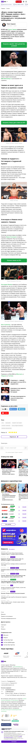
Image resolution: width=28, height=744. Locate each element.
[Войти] (23, 1)
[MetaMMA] (5, 662)
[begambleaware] (6, 724)
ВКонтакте (19, 374)
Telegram (3, 376)
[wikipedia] (6, 720)
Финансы (3, 629)
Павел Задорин (11, 24)
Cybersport (3, 624)
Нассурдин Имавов (6, 284)
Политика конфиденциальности (8, 618)
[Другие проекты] (4, 1)
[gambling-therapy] (15, 724)
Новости (4, 549)
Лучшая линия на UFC (14, 260)
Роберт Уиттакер (17, 422)
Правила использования (7, 616)
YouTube (10, 376)
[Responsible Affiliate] (6, 729)
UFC (3, 422)
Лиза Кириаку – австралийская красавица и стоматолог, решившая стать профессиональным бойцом (9, 497)
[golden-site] (13, 715)
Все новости (12, 549)
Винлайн (8, 422)
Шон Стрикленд (5, 324)
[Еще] (26, 1)
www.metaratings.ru (17, 666)
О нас (2, 612)
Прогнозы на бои (7, 4)
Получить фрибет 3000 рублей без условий (14, 45)
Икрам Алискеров (11, 237)
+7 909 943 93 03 (9, 691)
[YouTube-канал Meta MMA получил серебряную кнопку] (7, 715)
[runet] (2, 715)
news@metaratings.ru (10, 689)
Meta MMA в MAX (19, 4)
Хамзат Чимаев (12, 29)
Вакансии (3, 614)
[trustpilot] (15, 720)
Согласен (14, 741)
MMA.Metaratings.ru (6, 78)
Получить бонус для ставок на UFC (14, 122)
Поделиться (13, 436)
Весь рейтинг (8, 524)
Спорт (2, 626)
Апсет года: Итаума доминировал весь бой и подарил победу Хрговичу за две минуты (8, 472)
